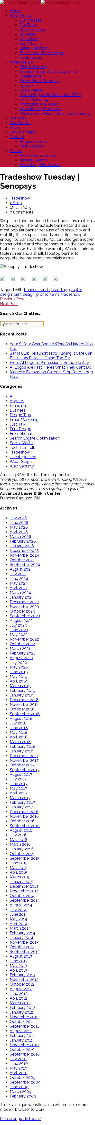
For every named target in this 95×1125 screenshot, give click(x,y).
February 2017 (22, 802)
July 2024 (18, 574)
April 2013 (18, 970)
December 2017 (24, 755)
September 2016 (25, 825)
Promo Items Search (37, 155)
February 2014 (22, 933)
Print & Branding (33, 67)
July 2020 (18, 662)
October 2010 (22, 1049)
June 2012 (19, 993)
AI (11, 396)
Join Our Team (23, 132)
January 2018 (21, 751)
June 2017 (19, 783)
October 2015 (22, 853)
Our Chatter (20, 123)
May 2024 (19, 583)
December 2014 (24, 886)
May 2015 (18, 867)
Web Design (21, 461)
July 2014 (18, 909)
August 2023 (21, 620)
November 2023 (24, 606)
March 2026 (20, 536)
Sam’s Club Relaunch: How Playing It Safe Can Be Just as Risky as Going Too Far (51, 355)
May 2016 (18, 839)
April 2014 (19, 923)
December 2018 (24, 699)
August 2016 (21, 830)
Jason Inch (28, 39)
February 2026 (23, 541)
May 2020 (19, 667)
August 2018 (21, 718)
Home (15, 11)
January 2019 (21, 695)
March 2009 (20, 1091)
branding (59, 289)
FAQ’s (15, 127)
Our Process (30, 20)
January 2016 (21, 849)
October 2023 (22, 611)
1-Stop (16, 203)
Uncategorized (23, 457)
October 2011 (22, 1021)
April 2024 (19, 588)
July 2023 (18, 625)
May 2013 (18, 965)
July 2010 (18, 1059)
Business (18, 410)
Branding (18, 405)
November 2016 (24, 816)
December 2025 (24, 550)
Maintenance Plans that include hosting (54, 113)
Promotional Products (39, 81)
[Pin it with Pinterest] (35, 279)
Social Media (30, 90)
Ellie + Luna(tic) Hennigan (41, 53)
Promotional (21, 433)
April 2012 (18, 998)
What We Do (21, 62)
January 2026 (22, 546)
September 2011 (24, 1026)
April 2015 (18, 872)
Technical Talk (22, 447)
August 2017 (21, 774)
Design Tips (20, 415)
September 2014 (25, 900)
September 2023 (25, 616)
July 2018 (18, 723)
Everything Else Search (40, 164)
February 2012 (22, 1007)
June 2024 (19, 578)
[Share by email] (56, 279)
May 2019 (18, 676)
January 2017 (21, 807)
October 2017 (22, 765)
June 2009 (19, 1087)
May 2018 (18, 732)
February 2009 (23, 1096)
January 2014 (21, 937)
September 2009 (25, 1082)
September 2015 (24, 858)
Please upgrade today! (20, 1118)
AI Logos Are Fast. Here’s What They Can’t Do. (51, 367)
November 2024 (24, 555)
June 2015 (19, 863)
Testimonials (30, 57)
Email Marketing (33, 99)
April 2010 (19, 1073)
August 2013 (21, 956)
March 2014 (20, 928)
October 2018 (22, 709)
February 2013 (22, 975)
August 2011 (21, 1031)
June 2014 (19, 914)
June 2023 (19, 630)
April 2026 (19, 532)
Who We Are (21, 15)
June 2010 (19, 1063)
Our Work (18, 118)
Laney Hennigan (34, 48)
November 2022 (24, 639)
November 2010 (24, 1045)
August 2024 (21, 569)
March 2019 (20, 685)
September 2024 (25, 564)
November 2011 (24, 1017)
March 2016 (20, 844)
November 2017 (24, 760)
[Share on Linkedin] (46, 279)
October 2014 (22, 895)
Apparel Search (33, 160)
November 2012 (24, 979)
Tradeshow (20, 198)
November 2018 (24, 704)
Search (16, 150)
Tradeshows (30, 76)
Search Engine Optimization (35, 438)
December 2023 (24, 602)
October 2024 (22, 560)
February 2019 (22, 690)
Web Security (22, 466)
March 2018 (20, 741)
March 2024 (20, 592)
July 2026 (18, 518)
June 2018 (19, 727)
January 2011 (21, 1040)
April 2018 (19, 737)
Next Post (9, 303)
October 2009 (22, 1077)
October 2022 (22, 644)
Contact (17, 136)
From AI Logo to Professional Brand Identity (49, 362)
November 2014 (24, 891)
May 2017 (18, 788)
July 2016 (18, 835)
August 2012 (21, 989)
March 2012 (20, 1003)
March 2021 (20, 648)
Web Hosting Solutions (40, 109)
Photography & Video (38, 104)
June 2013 (19, 961)
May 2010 (18, 1068)
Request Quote (33, 141)
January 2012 (21, 1012)
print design (24, 294)
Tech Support (31, 146)
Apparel (26, 85)
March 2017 (20, 797)
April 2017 (18, 793)
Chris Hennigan (32, 29)
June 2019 (19, 672)
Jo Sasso (27, 34)
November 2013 (24, 942)
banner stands (37, 289)
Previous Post (12, 299)
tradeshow (70, 294)
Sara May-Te (30, 43)
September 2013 (24, 951)
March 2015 (20, 877)
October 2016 (22, 821)
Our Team (28, 25)
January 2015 (21, 881)
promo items (47, 294)
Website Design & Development (48, 71)
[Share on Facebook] (3, 279)
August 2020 (21, 658)
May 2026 (19, 527)
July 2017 (18, 779)
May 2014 (18, 919)
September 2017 (24, 769)
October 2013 (22, 947)
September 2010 (25, 1054)
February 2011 (22, 1035)
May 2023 (19, 634)
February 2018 (22, 746)
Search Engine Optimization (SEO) (50, 95)
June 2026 (19, 522)
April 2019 (19, 681)
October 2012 (22, 984)
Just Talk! (18, 424)
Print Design (20, 429)
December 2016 (24, 811)
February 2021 (22, 653)
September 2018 (25, 713)
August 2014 (21, 905)
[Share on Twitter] (14, 279)
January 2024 (22, 597)
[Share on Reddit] (24, 279)
